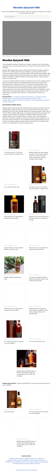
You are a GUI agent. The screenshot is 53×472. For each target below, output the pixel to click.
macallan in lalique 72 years (33, 98)
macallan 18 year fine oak (22, 462)
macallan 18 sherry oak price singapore (19, 458)
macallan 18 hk (42, 460)
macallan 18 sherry (10, 462)
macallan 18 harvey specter (31, 460)
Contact (21, 470)
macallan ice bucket (41, 96)
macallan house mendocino (43, 100)
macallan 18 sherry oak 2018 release (38, 462)
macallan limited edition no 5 (28, 96)
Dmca (17, 470)
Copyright (34, 470)
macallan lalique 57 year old (9, 98)
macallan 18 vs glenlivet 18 (37, 458)
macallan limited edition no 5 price (26, 100)
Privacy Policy (27, 470)
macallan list (17, 96)
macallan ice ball (21, 98)
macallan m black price (8, 101)
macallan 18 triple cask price (20, 463)
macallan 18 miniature (34, 463)
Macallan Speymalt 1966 (26, 7)
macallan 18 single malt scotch (15, 460)
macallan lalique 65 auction (9, 100)
